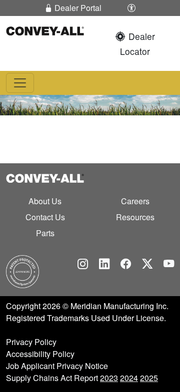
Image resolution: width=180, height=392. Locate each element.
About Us (45, 201)
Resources (135, 217)
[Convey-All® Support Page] (22, 271)
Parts (45, 233)
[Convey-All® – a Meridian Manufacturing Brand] (45, 29)
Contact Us (45, 217)
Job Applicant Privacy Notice (57, 366)
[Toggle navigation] (20, 83)
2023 (109, 378)
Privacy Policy (31, 342)
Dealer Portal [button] (77, 7)
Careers (135, 201)
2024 (129, 378)
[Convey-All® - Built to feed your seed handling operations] (45, 177)
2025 (149, 378)
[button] (132, 8)
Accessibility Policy (40, 354)
